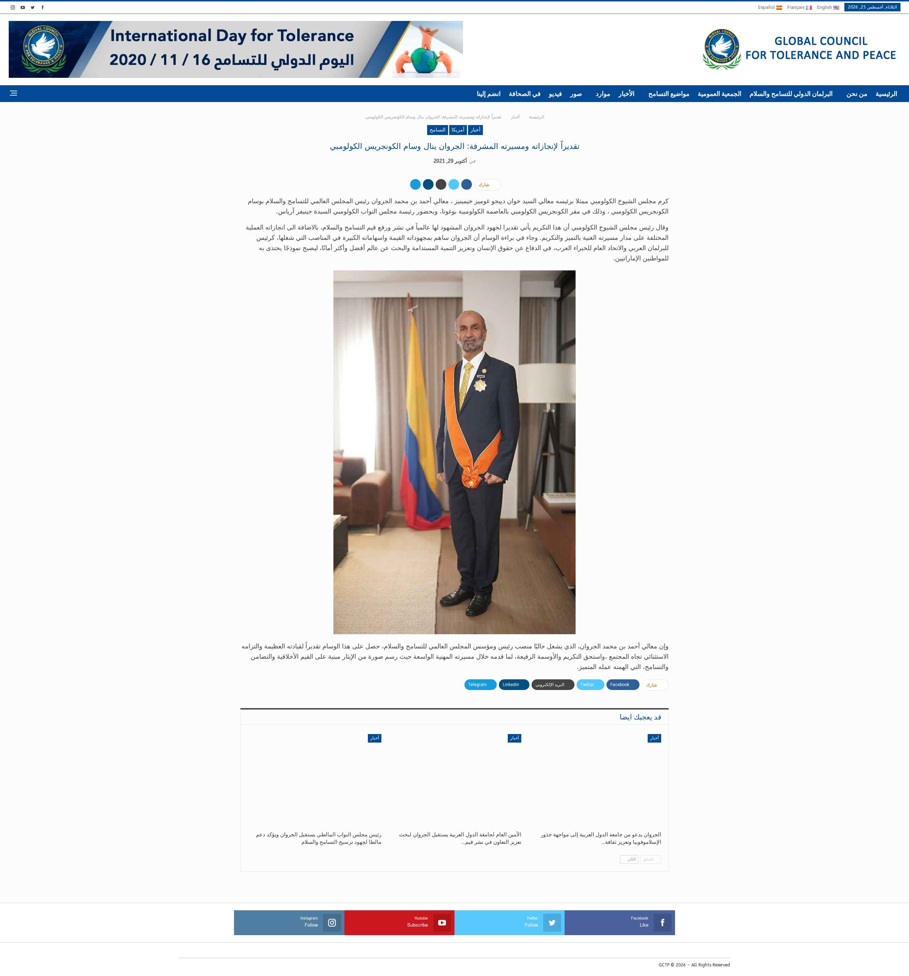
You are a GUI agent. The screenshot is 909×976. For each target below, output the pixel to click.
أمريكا (458, 130)
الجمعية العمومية (719, 93)
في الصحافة (525, 93)
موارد (603, 93)
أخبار (475, 130)
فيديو (555, 93)
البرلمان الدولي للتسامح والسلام (791, 93)
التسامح (438, 130)
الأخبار (627, 93)
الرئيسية (886, 93)
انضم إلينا (489, 93)
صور (576, 93)
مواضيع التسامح (669, 93)
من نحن (857, 93)
